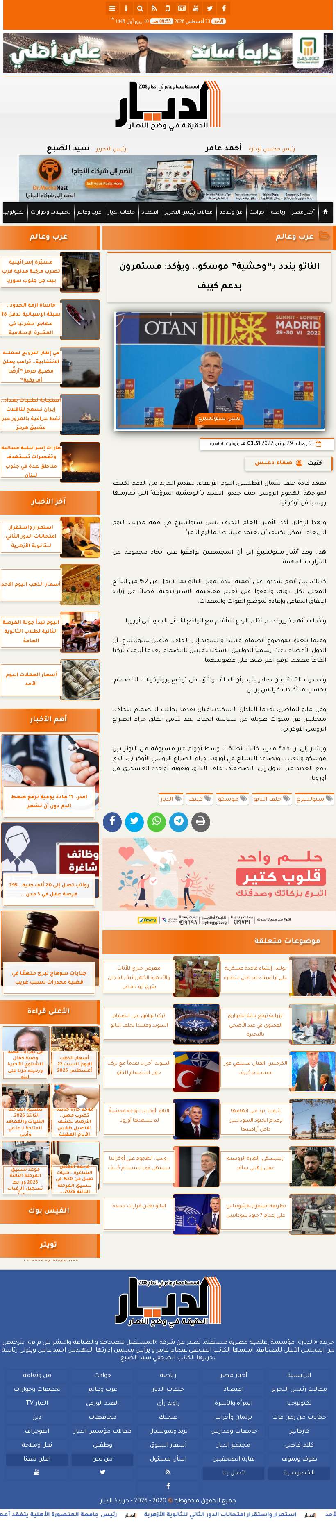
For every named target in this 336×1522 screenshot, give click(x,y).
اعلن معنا (36, 1459)
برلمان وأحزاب (233, 1418)
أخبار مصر (303, 213)
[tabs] (112, 8)
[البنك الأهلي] (168, 53)
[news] (181, 8)
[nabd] (168, 8)
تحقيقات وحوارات (50, 213)
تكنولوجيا (13, 213)
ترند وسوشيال (168, 1432)
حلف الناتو (268, 800)
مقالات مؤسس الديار (103, 1432)
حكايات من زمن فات (299, 1418)
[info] (126, 8)
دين (36, 1418)
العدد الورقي (102, 1404)
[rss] (154, 8)
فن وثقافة (231, 213)
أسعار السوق (168, 1445)
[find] (140, 8)
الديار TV (37, 1404)
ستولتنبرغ (311, 800)
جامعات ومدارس (234, 1432)
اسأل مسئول (168, 1459)
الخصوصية (299, 1473)
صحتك (168, 1418)
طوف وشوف (299, 1459)
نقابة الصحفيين (233, 1459)
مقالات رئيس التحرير (189, 213)
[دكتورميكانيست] (168, 178)
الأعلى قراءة (48, 1012)
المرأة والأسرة (233, 1404)
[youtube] (195, 8)
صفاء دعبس (274, 463)
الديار (167, 800)
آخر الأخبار (49, 503)
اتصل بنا (233, 1473)
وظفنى (102, 1445)
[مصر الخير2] (219, 882)
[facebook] (223, 8)
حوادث (257, 213)
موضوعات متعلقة (287, 942)
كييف (196, 800)
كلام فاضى (299, 1445)
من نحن (102, 1459)
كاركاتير (299, 1432)
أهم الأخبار (48, 720)
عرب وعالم (89, 213)
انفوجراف (37, 1432)
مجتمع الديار (233, 1445)
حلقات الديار (121, 213)
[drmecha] (168, 223)
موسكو (229, 800)
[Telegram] (178, 822)
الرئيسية (299, 1376)
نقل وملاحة (37, 1445)
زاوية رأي (168, 1404)
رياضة (278, 213)
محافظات (102, 1418)
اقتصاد (150, 213)
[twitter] (209, 8)
